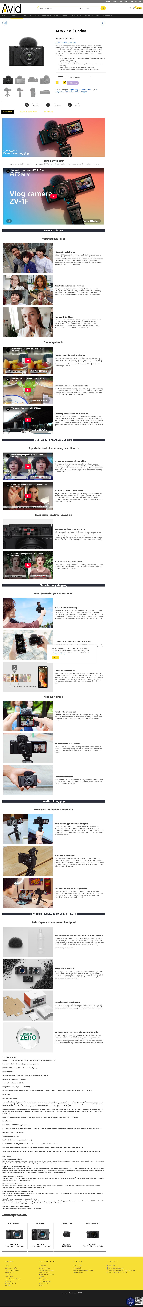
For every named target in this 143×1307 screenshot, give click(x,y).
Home (7, 1266)
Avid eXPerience (10, 1283)
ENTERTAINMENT (46, 16)
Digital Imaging (75, 90)
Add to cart (73, 83)
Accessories (43, 1283)
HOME (3, 16)
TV (8, 16)
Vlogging (84, 92)
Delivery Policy (78, 1272)
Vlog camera (70, 42)
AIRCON (98, 16)
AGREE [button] (55, 658)
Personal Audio (44, 1272)
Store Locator (10, 1272)
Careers (120, 1)
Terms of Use (77, 1266)
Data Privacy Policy (58, 654)
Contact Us (9, 1277)
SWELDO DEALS (107, 16)
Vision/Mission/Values (12, 1279)
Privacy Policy (77, 1268)
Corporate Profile (11, 1268)
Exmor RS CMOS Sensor (72, 92)
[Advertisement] (125, 85)
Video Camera (86, 90)
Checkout (114, 1)
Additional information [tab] (28, 112)
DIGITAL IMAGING (16, 16)
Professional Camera (46, 1270)
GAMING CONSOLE (77, 16)
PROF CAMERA (28, 16)
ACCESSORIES (89, 16)
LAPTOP (56, 16)
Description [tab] (7, 112)
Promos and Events (12, 1270)
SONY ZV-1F (60, 42)
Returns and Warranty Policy (83, 1270)
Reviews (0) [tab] (48, 112)
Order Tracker (128, 1)
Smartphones (44, 1279)
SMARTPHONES (65, 16)
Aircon (41, 1285)
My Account (138, 1)
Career (7, 1274)
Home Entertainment (46, 1274)
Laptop (41, 1277)
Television (42, 1266)
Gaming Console (45, 1281)
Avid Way (8, 1281)
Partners (8, 1285)
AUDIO (37, 16)
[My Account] (130, 8)
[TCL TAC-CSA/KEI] (102, 23)
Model (60, 77)
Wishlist (107, 1)
